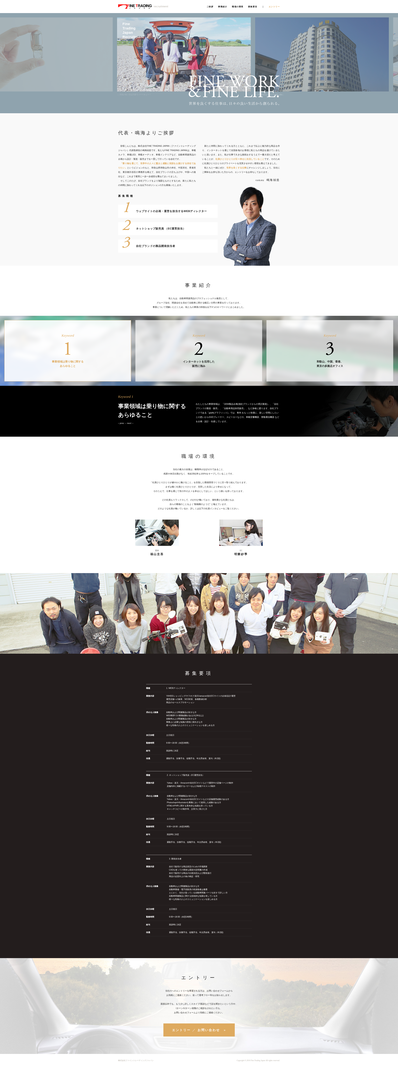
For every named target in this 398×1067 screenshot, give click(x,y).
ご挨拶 (210, 6)
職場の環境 (237, 6)
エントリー (274, 6)
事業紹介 (222, 6)
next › (130, 423)
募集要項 (252, 6)
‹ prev (121, 423)
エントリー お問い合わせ (199, 1030)
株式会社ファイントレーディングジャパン (136, 1060)
